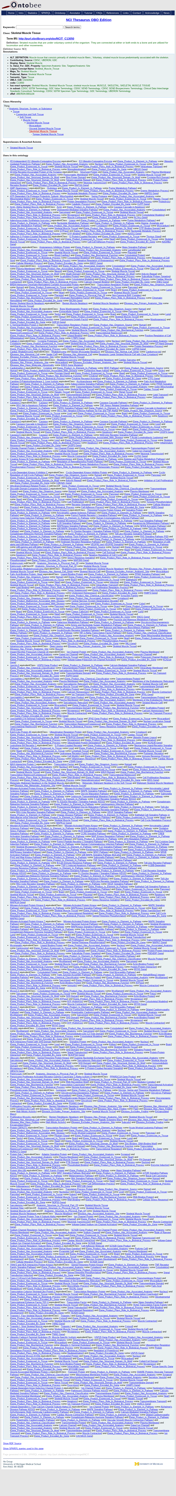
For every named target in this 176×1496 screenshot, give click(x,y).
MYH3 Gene (140, 1004)
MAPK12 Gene (63, 823)
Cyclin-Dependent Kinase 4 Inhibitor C (29, 472)
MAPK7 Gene (159, 942)
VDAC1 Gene (143, 1404)
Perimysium (16, 1074)
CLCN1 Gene (140, 456)
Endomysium (17, 563)
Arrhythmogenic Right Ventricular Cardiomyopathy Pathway (39, 1412)
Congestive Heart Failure (96, 370)
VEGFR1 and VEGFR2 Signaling (107, 544)
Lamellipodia (134, 250)
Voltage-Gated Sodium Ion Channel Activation (94, 1224)
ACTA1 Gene (140, 217)
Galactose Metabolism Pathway (72, 622)
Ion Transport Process (83, 694)
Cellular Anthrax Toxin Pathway (72, 536)
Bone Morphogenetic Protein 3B (26, 309)
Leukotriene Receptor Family (74, 753)
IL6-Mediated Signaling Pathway (157, 539)
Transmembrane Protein (88, 386)
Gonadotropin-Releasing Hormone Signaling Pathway (36, 534)
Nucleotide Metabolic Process (82, 193)
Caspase (43, 402)
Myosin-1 (15, 956)
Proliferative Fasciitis (21, 1106)
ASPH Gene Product (47, 665)
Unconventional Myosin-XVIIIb (25, 1356)
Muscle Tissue (30, 120)
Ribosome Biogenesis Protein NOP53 (29, 1189)
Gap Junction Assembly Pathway (97, 929)
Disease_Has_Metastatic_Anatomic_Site (35, 785)
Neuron (57, 271)
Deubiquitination (75, 1353)
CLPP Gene (143, 204)
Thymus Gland (153, 236)
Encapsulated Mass (20, 1125)
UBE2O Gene (140, 169)
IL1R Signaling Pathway (68, 523)
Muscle (58, 649)
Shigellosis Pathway (100, 817)
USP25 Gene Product (105, 1337)
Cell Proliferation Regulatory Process (110, 587)
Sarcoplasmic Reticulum (71, 670)
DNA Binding (73, 777)
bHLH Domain (108, 772)
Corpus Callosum (79, 611)
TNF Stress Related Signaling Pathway (119, 405)
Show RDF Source (12, 1443)
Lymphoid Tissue (79, 751)
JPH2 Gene (62, 716)
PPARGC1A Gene (147, 1087)
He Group (7, 1461)
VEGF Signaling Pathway (119, 812)
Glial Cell (154, 268)
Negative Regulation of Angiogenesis (95, 260)
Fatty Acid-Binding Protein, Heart (26, 574)
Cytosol (63, 1318)
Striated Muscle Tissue (37, 122)
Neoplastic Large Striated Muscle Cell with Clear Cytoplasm (128, 354)
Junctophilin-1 (17, 678)
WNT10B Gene (84, 1186)
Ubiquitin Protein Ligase (144, 737)
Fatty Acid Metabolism (78, 397)
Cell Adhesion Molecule (92, 1246)
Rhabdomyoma (59, 351)
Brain (57, 239)
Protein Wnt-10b (18, 1170)
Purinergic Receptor (153, 753)
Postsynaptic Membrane (75, 174)
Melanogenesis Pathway (81, 1175)
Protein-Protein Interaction (160, 950)
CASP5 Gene (74, 445)
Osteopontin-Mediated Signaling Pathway (77, 209)
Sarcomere (64, 212)
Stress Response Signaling (80, 557)
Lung (168, 290)
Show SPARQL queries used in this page (23, 1448)
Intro (21, 13)
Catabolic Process (81, 204)
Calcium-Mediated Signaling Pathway (128, 665)
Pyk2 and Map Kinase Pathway (25, 857)
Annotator (75, 13)
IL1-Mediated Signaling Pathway (73, 539)
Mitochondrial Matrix (20, 199)
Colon (142, 603)
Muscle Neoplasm (64, 1213)
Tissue (16, 111)
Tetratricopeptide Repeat (78, 180)
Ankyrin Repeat (149, 274)
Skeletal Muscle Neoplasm (106, 303)
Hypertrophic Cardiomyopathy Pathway (90, 1012)
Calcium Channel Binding (96, 282)
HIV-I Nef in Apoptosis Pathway (31, 405)
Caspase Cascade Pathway (113, 402)
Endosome (64, 1270)
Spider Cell (51, 354)
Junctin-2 (15, 665)
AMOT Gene (96, 263)
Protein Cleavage (75, 349)
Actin (59, 207)
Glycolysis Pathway (161, 1093)
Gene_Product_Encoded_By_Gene (109, 169)
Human (19, 287)
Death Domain (73, 274)
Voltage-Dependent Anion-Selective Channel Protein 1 (37, 1388)
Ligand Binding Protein (72, 574)
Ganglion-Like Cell (25, 1109)
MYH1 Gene (140, 969)
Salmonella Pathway (104, 857)
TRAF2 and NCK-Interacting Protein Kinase (32, 1264)
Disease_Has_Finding (51, 1109)
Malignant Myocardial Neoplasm (98, 360)
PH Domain (144, 1159)
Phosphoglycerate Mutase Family (76, 1098)
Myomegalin (16, 945)
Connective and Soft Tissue (30, 114)
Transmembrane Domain (78, 394)
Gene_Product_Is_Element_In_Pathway (137, 161)
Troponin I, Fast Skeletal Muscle (26, 1315)
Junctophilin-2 (17, 697)
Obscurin (15, 1058)
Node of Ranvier (162, 1232)
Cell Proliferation (75, 502)
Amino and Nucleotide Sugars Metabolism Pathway (96, 625)
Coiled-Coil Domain (75, 950)
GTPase (64, 231)
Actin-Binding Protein (143, 964)
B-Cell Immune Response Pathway (74, 863)
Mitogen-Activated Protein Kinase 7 (28, 921)
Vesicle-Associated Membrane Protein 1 (30, 1372)
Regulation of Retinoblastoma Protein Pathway (80, 461)
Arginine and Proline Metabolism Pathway (144, 459)
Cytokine (47, 368)
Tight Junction (66, 250)
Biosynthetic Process (78, 1286)
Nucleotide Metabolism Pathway (73, 223)
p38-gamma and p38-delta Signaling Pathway (38, 547)
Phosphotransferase (62, 459)
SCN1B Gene (94, 1243)
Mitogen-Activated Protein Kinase (81, 788)
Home (11, 13)
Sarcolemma (16, 1060)
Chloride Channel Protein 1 (23, 448)
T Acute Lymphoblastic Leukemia (146, 437)
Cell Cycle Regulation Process (156, 820)
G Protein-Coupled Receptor (83, 236)
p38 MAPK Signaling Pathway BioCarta (76, 528)
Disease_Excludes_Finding (135, 1111)
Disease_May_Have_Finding (112, 1109)
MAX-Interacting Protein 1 (23, 764)
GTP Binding (73, 233)
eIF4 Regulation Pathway (136, 839)
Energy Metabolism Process (154, 190)
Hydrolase (52, 188)
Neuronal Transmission (94, 182)
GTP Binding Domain (149, 228)
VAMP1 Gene (133, 1385)
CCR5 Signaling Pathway (93, 833)
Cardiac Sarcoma (127, 360)
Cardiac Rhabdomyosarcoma (24, 360)
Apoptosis (163, 416)
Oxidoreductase (72, 1278)
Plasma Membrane (160, 172)
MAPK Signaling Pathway (93, 791)
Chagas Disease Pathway (69, 815)
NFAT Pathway (111, 368)
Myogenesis (73, 215)
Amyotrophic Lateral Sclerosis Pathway (76, 512)
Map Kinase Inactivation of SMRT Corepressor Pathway (43, 839)
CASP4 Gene (166, 432)
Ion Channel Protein (64, 448)
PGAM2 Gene (76, 1103)
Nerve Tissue (61, 1382)
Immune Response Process (155, 756)
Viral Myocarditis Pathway (122, 956)
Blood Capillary (61, 255)
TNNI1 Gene (58, 1334)
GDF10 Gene (58, 322)
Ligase (72, 220)
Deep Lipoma (56, 646)
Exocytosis (72, 1385)
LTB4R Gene (75, 761)
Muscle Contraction (76, 217)
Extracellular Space (68, 311)
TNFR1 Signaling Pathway (70, 408)
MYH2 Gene (58, 988)
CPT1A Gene (75, 400)
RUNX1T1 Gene (18, 1151)
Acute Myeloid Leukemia (83, 1133)
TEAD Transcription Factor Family (150, 1305)
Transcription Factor (73, 718)
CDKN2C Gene (63, 483)
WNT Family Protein (54, 1170)
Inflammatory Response (83, 758)
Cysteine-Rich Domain (158, 177)
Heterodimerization (90, 780)
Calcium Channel (67, 1425)
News (167, 13)
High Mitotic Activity (26, 1111)
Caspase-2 (15, 402)
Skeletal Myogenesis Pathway (72, 520)
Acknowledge (152, 13)
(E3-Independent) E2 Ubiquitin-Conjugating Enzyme (35, 161)
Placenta (132, 252)
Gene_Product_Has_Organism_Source (154, 284)
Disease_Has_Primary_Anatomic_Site (143, 303)
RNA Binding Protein (143, 1197)
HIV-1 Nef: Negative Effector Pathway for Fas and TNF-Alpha (87, 410)
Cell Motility (73, 756)
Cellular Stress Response (155, 1199)
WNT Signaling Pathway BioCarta (73, 1173)
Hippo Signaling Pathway (134, 247)
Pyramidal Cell (66, 1251)
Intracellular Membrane (151, 668)
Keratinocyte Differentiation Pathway (151, 523)
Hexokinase (22, 635)
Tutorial (88, 13)
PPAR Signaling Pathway (147, 574)
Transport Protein (76, 1372)
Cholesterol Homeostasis (84, 593)
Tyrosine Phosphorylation (158, 502)
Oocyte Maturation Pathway (94, 793)
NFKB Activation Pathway (153, 526)
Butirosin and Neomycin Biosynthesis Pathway (127, 627)
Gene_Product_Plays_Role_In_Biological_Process (109, 166)
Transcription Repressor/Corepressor (82, 724)
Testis (57, 314)
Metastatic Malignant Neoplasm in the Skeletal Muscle (37, 783)
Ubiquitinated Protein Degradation (83, 742)
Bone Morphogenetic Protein (74, 309)
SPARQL (46, 13)
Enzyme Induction (160, 1165)
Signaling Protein (134, 510)
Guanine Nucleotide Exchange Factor (92, 1058)
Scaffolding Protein (69, 276)
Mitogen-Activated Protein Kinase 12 (28, 788)
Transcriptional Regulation (80, 897)
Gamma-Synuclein (19, 595)
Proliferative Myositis (21, 1117)
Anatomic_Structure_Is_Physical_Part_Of (57, 563)
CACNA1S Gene (84, 1436)
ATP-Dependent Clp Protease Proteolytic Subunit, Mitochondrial (42, 196)
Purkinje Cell (141, 1248)
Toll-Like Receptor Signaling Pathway (133, 534)
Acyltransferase (84, 381)
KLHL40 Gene (155, 742)
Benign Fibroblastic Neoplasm (64, 1106)
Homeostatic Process (108, 467)
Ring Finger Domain (75, 177)
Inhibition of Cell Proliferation (158, 480)
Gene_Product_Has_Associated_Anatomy (67, 164)
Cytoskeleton (158, 209)
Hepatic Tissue (160, 199)
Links (126, 13)
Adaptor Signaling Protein (54, 1154)
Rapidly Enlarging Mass (80, 1109)
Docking (146, 1162)
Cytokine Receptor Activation (86, 378)
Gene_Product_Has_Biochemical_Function (32, 231)
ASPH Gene (72, 676)
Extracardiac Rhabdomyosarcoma (27, 569)
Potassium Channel (142, 654)
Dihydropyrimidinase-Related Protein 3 (29, 486)
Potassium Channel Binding (154, 657)
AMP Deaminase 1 (19, 188)
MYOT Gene (75, 1039)
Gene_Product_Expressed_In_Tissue (127, 164)
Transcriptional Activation (160, 1084)
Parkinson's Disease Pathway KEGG (89, 1390)
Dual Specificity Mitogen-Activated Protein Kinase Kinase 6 (39, 510)
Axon (61, 1254)
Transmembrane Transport (153, 1401)
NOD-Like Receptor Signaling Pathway (119, 435)
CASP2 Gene (58, 418)
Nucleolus (64, 1192)
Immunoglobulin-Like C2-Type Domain (84, 1033)
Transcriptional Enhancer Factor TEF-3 (29, 1302)
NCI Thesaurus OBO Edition (88, 20)
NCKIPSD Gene (76, 1055)
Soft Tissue (25, 117)
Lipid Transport (160, 394)
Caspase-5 (15, 435)
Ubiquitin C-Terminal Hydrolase (75, 1345)
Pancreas (132, 287)
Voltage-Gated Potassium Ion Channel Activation (91, 659)
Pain (135, 1109)
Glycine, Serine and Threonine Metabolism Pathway (144, 1090)
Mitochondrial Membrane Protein (92, 1374)
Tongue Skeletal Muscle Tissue (48, 134)
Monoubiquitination (76, 169)
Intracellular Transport (151, 166)
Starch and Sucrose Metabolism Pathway (30, 627)
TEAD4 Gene (77, 1313)
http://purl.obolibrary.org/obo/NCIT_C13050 (46, 38)
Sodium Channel (67, 1219)
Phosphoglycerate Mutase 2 (24, 1090)
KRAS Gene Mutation (71, 365)
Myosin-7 (15, 1007)
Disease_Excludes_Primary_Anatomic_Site (32, 357)
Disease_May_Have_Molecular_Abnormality (32, 365)
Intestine (114, 582)
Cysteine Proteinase (48, 341)
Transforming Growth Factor (73, 319)
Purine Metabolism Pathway (122, 188)
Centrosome (22, 948)
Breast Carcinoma (80, 603)
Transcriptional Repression (109, 333)
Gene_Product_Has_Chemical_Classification (47, 386)
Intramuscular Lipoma (21, 646)
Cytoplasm (101, 225)
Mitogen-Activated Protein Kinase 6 (28, 905)
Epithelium (131, 579)
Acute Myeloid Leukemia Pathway (146, 1127)
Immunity (72, 985)
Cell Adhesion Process (92, 507)
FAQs (99, 13)
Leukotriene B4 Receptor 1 (23, 745)
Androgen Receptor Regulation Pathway (80, 542)
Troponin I (66, 1315)
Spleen (13, 429)
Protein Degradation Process (81, 201)
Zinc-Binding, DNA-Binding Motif (141, 1143)
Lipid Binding (22, 587)
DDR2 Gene (157, 507)
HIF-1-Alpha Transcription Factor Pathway (100, 633)
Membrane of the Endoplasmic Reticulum (153, 681)
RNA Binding (73, 1199)
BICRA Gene (75, 300)
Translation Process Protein (79, 1189)
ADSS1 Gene (134, 233)
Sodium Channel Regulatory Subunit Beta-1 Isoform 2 (37, 1246)
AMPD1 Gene (151, 193)
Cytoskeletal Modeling (153, 215)
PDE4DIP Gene (155, 953)
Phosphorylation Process (22, 467)
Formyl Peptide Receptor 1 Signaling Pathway (93, 515)
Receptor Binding (18, 185)
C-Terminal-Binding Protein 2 (24, 325)
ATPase (64, 967)
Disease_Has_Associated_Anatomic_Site (98, 1213)
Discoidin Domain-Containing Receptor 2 (30, 488)
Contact (137, 13)
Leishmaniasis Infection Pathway (117, 804)
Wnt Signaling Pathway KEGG (86, 1178)
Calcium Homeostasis (78, 692)
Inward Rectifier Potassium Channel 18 (29, 652)
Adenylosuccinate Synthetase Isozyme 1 (30, 220)
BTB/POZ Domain (75, 737)
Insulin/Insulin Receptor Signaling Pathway (78, 630)
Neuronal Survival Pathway (84, 924)
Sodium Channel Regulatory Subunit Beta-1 (32, 1230)
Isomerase (61, 1090)
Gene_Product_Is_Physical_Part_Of (87, 295)
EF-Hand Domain (163, 343)
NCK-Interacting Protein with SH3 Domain (31, 1041)
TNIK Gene (85, 1275)
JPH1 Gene (147, 694)
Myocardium (35, 125)
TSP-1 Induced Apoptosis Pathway (78, 865)
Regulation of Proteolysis (106, 1350)
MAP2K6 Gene (81, 560)
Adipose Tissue (66, 638)
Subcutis (133, 1106)
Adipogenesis (22, 1186)
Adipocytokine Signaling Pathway (87, 384)
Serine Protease (99, 196)
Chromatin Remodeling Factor (74, 298)
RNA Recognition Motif (77, 1082)
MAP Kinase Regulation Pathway (107, 836)
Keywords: (9, 27)
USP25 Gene (137, 1353)
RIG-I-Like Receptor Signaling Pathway (35, 812)
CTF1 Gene (153, 378)
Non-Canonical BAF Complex (126, 295)
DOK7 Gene (58, 1167)
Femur (62, 316)
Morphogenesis (157, 319)
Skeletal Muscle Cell (90, 571)
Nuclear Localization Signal (156, 721)
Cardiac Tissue (151, 389)
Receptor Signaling (81, 504)
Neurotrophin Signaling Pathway (25, 799)
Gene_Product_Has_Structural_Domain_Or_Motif (35, 177)
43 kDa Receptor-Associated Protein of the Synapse (36, 172)
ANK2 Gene (162, 282)
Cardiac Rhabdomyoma (22, 351)
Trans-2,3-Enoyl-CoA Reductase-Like (28, 1278)
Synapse (125, 1154)
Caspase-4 (15, 421)
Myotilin (14, 1028)
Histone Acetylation (81, 1087)
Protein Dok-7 (17, 1154)
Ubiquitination (149, 740)
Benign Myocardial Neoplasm (85, 351)
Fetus (92, 416)
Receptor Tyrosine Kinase (81, 488)
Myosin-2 (15, 972)
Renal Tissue (125, 392)
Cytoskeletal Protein (135, 255)
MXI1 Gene (152, 780)
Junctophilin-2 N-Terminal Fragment (28, 718)
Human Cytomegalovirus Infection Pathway (117, 518)
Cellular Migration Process (29, 263)
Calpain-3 (15, 341)
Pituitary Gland (61, 1135)
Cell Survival (108, 552)
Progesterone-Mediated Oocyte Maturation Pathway (82, 807)
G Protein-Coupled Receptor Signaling (103, 1068)
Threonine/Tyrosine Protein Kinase (104, 510)
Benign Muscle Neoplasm (75, 303)
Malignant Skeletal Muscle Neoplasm (105, 569)
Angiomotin (16, 247)
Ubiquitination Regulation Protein (66, 732)
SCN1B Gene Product (82, 1230)
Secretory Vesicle (157, 1377)
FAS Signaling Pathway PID (154, 536)
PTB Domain (72, 1162)
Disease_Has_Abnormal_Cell (25, 354)
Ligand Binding (74, 335)
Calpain (67, 346)
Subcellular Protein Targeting (156, 276)
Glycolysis (72, 643)
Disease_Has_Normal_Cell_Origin (122, 351)
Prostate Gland (61, 373)
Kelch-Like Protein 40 (21, 732)
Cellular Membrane (68, 451)
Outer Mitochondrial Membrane (156, 635)
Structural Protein (88, 172)
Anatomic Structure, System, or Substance (30, 108)
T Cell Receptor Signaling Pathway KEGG (114, 799)
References (112, 13)
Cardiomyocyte (153, 351)
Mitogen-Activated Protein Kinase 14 (28, 825)
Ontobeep (60, 13)
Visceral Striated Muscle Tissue (45, 128)
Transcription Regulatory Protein (113, 284)
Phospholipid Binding (77, 1165)
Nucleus (99, 164)
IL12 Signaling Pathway (151, 520)
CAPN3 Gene (138, 349)
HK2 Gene (130, 643)
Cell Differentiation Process (100, 1183)
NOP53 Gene (58, 1202)
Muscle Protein (155, 959)
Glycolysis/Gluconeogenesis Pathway (80, 1093)
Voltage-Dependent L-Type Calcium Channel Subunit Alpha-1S (41, 1406)
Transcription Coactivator (72, 1084)
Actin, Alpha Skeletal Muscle (24, 207)
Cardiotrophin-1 (18, 368)
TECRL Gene (75, 1288)
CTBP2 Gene (77, 338)
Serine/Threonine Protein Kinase (53, 1058)
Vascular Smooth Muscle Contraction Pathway (130, 1420)
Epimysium (16, 566)
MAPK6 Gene (17, 918)
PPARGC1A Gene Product (123, 1076)
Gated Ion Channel (141, 451)
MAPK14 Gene (17, 902)
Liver (75, 287)
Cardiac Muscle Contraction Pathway (75, 1009)
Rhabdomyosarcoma (67, 360)
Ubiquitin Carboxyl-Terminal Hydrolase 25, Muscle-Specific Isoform (43, 1337)
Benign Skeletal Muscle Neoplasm (27, 303)
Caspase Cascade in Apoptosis (129, 207)
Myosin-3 (15, 991)
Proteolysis (164, 201)
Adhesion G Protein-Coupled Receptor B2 (31, 236)
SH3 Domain (72, 996)
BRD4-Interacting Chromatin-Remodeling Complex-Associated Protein (44, 284)
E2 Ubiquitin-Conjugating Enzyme (95, 161)
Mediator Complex (146, 1082)
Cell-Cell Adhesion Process (100, 242)
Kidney (57, 290)
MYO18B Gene (76, 1369)
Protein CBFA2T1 (19, 1127)
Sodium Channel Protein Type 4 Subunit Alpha (33, 1216)
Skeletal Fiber (17, 1208)
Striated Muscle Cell (152, 702)
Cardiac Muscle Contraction (81, 1240)
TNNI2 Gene (58, 1323)
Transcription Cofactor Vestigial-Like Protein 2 (33, 1291)
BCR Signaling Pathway (90, 831)
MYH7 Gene (58, 1025)
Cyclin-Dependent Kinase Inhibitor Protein (86, 472)
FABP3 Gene (150, 593)
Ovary (161, 370)
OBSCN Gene (17, 1071)
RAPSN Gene (81, 185)
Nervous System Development (101, 1259)
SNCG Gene (143, 617)
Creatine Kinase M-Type (22, 459)
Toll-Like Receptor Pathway (157, 863)
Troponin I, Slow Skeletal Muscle (26, 1326)
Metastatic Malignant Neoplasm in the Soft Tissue (107, 783)
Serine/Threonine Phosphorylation (109, 916)
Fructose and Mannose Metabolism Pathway (136, 619)
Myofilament (65, 961)
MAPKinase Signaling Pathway (72, 526)
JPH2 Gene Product (74, 697)
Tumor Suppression (77, 590)
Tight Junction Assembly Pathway (74, 959)
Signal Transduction (150, 910)
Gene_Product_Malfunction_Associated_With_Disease (50, 370)
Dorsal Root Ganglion (69, 1248)
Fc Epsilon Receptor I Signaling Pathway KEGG (95, 531)
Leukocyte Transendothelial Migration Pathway (94, 796)
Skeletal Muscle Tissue (43, 131)
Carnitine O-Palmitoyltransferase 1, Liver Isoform (34, 381)
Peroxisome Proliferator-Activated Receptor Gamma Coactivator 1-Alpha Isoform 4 (51, 1076)
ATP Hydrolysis (75, 1001)
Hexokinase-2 (17, 619)
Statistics (32, 13)
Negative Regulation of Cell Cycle (105, 555)
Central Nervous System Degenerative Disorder (94, 601)
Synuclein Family (129, 595)
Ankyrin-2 (15, 266)
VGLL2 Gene (72, 1299)
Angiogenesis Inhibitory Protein (54, 247)
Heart (155, 164)
